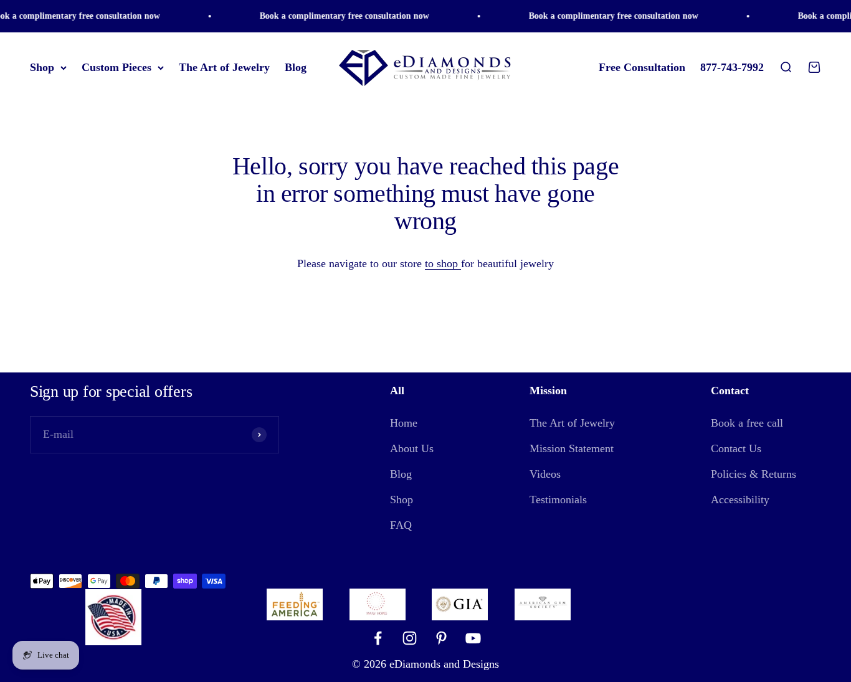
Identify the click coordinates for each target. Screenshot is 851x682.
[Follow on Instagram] (409, 638)
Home (403, 423)
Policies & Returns (753, 474)
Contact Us (736, 448)
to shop (443, 263)
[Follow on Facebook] (377, 638)
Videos (545, 474)
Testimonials (558, 499)
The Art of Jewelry (224, 67)
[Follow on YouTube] (473, 638)
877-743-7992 (732, 67)
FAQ (401, 525)
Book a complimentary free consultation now (341, 16)
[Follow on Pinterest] (441, 638)
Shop (42, 67)
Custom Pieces (116, 67)
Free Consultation (642, 67)
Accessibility (740, 499)
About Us (412, 448)
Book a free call (747, 423)
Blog (296, 67)
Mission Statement (572, 448)
